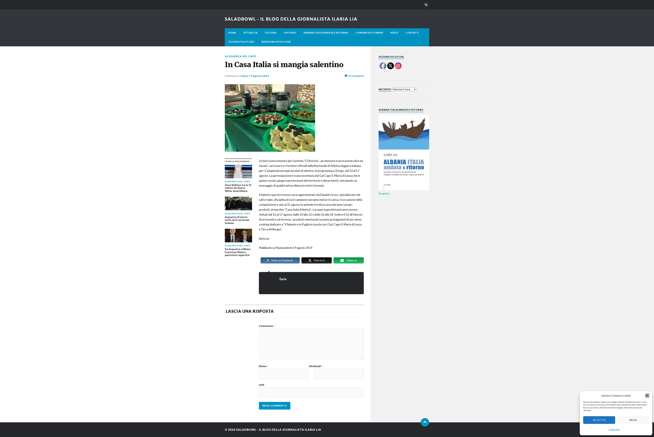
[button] (647, 395)
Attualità (251, 32)
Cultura (270, 32)
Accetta (599, 419)
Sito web (286, 375)
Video (394, 32)
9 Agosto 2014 (260, 75)
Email (318, 366)
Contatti (412, 32)
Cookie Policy (614, 429)
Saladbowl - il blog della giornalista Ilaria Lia (291, 18)
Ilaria (245, 75)
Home (232, 32)
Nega (633, 419)
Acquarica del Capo (240, 56)
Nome (264, 366)
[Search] (426, 5)
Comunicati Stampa (369, 32)
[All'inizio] (425, 422)
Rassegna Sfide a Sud (276, 41)
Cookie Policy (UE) (241, 41)
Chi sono (290, 32)
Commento (267, 326)
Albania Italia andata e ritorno (325, 32)
